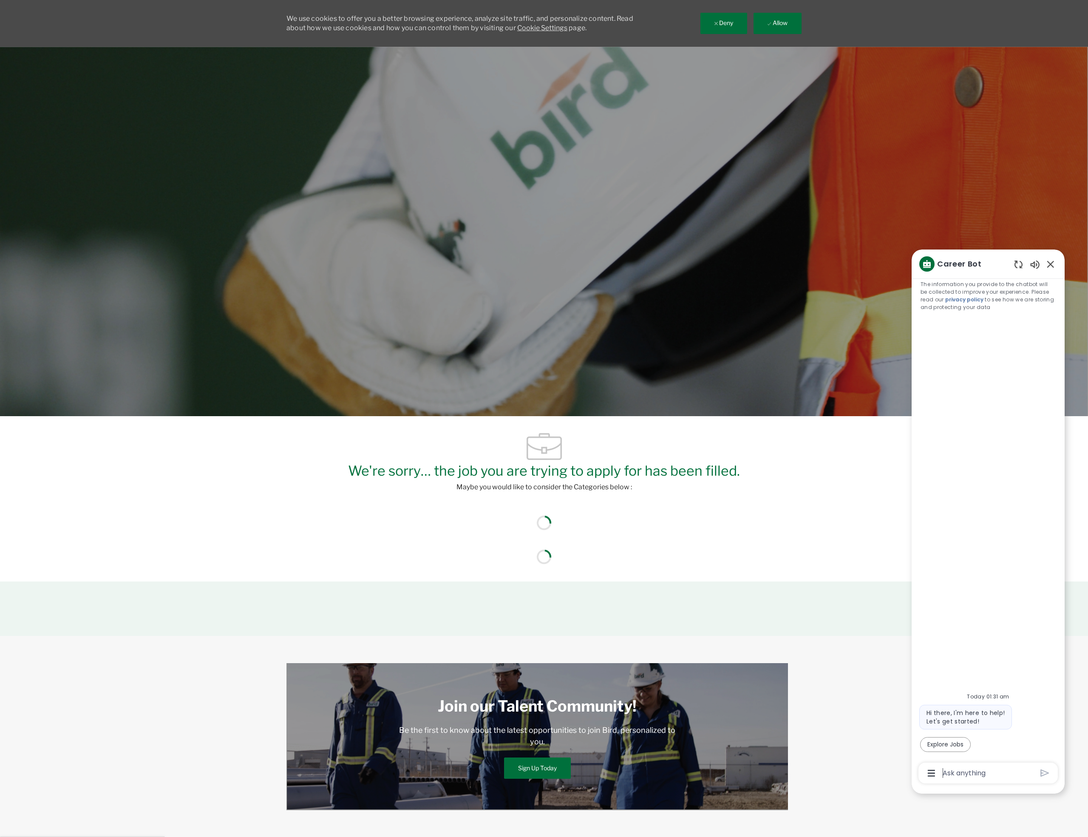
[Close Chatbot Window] (1050, 264)
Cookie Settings (542, 28)
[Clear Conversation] (1018, 264)
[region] (988, 518)
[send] (1045, 773)
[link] (537, 768)
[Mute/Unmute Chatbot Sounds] (1034, 264)
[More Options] (931, 773)
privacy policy (964, 299)
